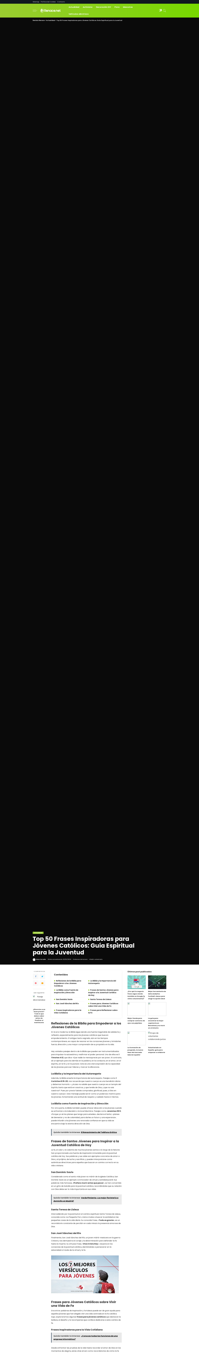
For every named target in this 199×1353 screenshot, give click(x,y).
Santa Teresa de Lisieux (100, 999)
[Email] (42, 983)
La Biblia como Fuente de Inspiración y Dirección (66, 991)
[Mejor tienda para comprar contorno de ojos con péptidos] (136, 1009)
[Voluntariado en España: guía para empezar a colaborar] (157, 1038)
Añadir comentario (95, 959)
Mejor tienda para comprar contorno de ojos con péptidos (136, 1020)
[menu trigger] (36, 11)
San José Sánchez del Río (67, 1003)
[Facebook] (35, 976)
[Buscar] (164, 11)
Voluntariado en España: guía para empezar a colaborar (156, 1049)
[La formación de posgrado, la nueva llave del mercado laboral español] (136, 1038)
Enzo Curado (41, 959)
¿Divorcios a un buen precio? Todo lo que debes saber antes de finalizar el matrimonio (39, 1016)
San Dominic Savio (64, 999)
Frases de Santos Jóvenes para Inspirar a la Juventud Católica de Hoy (103, 992)
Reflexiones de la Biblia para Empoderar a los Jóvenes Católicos (67, 983)
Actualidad (38, 933)
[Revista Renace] (52, 10)
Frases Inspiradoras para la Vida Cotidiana (67, 1011)
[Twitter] (42, 976)
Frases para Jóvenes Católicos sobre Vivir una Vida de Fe (103, 1004)
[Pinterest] (35, 983)
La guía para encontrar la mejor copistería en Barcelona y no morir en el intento (156, 1023)
